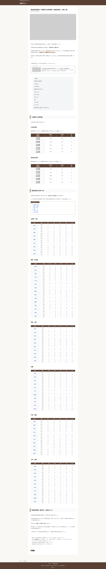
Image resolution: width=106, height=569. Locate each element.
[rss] (55, 563)
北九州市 (35, 473)
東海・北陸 (36, 97)
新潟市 (36, 308)
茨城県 (36, 266)
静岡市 (35, 346)
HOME (43, 565)
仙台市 (34, 243)
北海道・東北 (36, 91)
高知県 (34, 453)
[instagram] (50, 563)
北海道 (34, 225)
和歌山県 (35, 408)
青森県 (34, 232)
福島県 (34, 253)
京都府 (35, 376)
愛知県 (35, 353)
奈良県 (35, 405)
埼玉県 (36, 277)
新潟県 (36, 305)
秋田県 (34, 246)
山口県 (34, 439)
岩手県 (34, 236)
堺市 (35, 391)
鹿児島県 (35, 497)
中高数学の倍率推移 (38, 81)
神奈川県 (35, 291)
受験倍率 (33, 550)
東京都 (36, 287)
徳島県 (34, 442)
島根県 (34, 425)
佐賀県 (35, 476)
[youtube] (54, 563)
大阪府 (35, 384)
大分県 (35, 490)
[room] (51, 563)
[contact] (56, 563)
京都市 (35, 380)
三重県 (35, 360)
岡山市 (34, 432)
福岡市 (35, 469)
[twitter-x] (49, 563)
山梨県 (36, 312)
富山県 (35, 328)
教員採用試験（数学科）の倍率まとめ (41, 107)
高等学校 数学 (36, 86)
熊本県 (35, 483)
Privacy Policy (47, 565)
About (55, 565)
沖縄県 (35, 501)
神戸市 (35, 401)
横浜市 (36, 294)
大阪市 (35, 387)
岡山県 (34, 428)
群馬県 (36, 273)
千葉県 (36, 284)
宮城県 (34, 239)
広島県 (34, 435)
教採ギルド (23, 3)
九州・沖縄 (36, 104)
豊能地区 (35, 394)
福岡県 (35, 466)
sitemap (52, 565)
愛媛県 (34, 449)
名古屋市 (35, 357)
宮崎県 (35, 494)
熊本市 (35, 487)
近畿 (35, 99)
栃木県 (36, 269)
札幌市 (34, 228)
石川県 (35, 332)
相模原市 (35, 301)
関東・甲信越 (36, 94)
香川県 (34, 446)
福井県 (35, 335)
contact (58, 565)
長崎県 (35, 480)
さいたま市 (35, 280)
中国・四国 (36, 102)
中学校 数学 (36, 83)
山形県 (34, 250)
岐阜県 (35, 339)
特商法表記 (62, 565)
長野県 (36, 316)
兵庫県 (35, 398)
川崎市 (36, 298)
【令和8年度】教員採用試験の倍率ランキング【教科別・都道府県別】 (56, 68)
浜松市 (35, 350)
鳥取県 (34, 421)
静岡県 (35, 342)
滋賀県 (35, 373)
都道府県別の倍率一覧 (38, 89)
